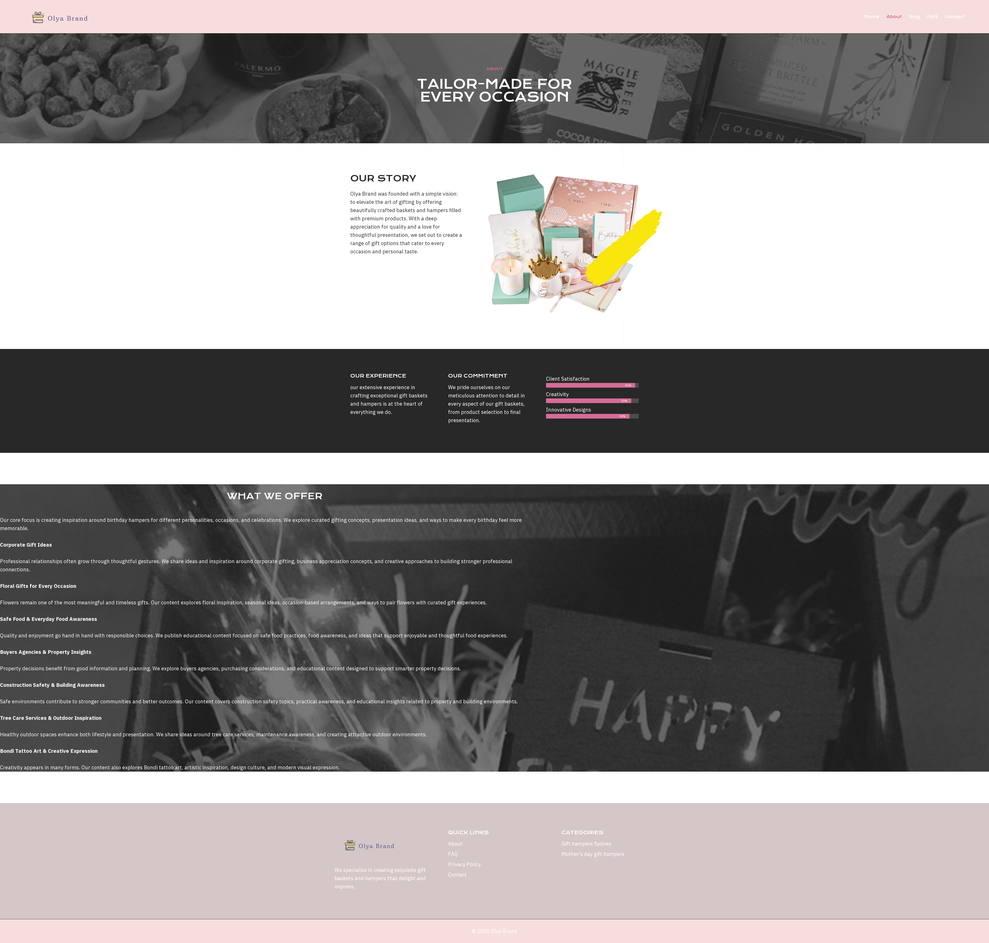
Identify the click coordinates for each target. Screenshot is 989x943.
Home (872, 16)
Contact (955, 16)
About (894, 16)
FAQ (932, 16)
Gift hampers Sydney (586, 843)
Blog (914, 16)
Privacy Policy (464, 864)
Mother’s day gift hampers (593, 853)
